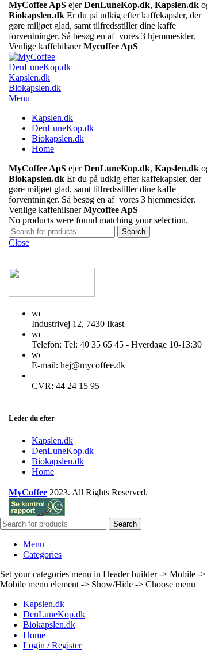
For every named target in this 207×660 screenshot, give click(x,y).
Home (43, 471)
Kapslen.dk (29, 77)
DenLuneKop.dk (40, 67)
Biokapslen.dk (35, 88)
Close (19, 242)
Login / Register (52, 645)
